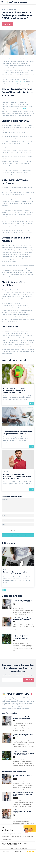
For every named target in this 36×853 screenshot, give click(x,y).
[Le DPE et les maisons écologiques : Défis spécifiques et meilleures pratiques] (6, 639)
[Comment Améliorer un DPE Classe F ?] (6, 779)
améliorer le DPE (20, 81)
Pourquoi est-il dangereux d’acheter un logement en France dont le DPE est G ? (17, 476)
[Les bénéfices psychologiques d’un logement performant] (6, 621)
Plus (31, 403)
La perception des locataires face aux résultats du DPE (17, 573)
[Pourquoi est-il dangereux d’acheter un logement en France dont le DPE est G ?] (18, 459)
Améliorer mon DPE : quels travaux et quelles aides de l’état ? (17, 433)
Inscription (29, 680)
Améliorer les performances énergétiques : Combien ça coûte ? (22, 811)
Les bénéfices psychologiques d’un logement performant (23, 618)
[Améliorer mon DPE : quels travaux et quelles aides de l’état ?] (18, 416)
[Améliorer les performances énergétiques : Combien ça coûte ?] (6, 814)
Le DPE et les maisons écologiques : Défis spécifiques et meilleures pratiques (23, 636)
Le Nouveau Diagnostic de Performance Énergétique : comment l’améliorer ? (14, 391)
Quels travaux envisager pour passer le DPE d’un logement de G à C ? (23, 794)
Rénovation (11, 9)
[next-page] (5, 590)
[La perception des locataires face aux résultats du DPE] (18, 556)
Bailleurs (15, 798)
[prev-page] (3, 590)
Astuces (5, 429)
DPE (3, 9)
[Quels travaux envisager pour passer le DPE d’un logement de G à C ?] (6, 796)
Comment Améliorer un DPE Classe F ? (22, 776)
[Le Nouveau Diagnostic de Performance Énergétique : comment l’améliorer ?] (18, 374)
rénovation (12, 59)
